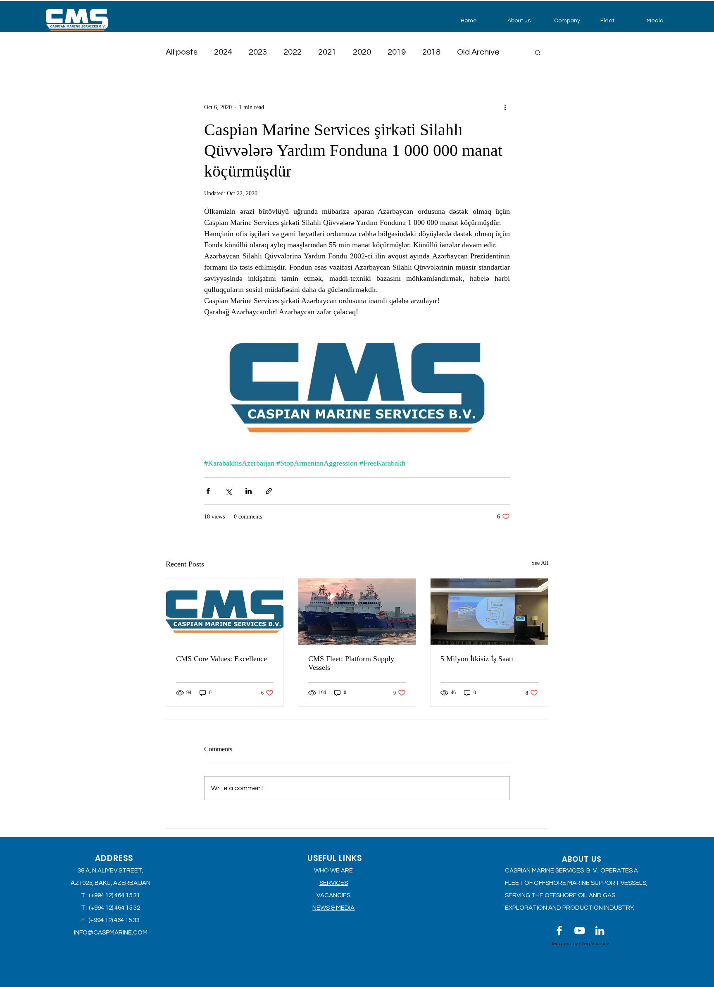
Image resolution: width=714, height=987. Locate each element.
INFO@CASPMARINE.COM (111, 933)
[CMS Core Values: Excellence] (224, 611)
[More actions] (505, 107)
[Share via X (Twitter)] (228, 491)
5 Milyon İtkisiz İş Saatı (476, 659)
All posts (182, 52)
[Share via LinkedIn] (248, 491)
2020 (362, 52)
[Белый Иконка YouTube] (579, 930)
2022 (292, 52)
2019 (397, 52)
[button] (524, 20)
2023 (258, 52)
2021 (327, 52)
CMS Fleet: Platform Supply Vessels (351, 663)
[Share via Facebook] (208, 491)
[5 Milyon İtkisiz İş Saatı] (489, 611)
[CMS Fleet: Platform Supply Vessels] (357, 611)
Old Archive (478, 52)
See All (539, 563)
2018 (431, 52)
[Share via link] (269, 491)
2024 (223, 52)
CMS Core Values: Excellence (221, 659)
